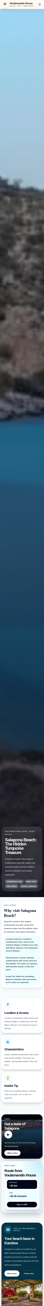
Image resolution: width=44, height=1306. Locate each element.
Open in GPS (22, 1205)
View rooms (12, 1273)
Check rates (29, 1273)
